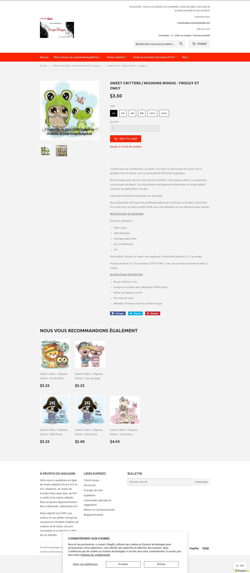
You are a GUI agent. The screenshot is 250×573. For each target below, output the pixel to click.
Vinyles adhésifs (116, 57)
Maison (44, 57)
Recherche (90, 485)
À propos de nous (93, 490)
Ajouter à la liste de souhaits (125, 146)
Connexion (164, 36)
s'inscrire (201, 481)
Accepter (123, 564)
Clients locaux (91, 480)
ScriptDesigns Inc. (55, 547)
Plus (184, 57)
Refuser (161, 564)
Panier (202, 43)
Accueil (43, 66)
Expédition (89, 495)
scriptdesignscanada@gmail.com (193, 23)
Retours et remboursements (99, 510)
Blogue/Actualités (93, 515)
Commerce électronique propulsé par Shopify (60, 552)
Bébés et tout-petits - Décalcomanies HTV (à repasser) (77, 66)
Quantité (114, 122)
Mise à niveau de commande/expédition (76, 57)
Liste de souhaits (201, 36)
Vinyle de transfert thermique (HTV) (154, 57)
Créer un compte (182, 36)
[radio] (113, 113)
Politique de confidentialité (95, 555)
